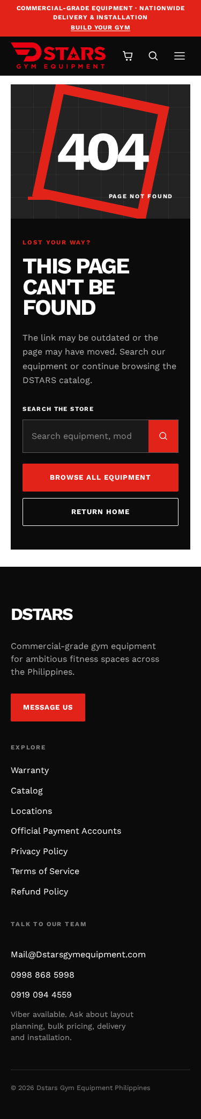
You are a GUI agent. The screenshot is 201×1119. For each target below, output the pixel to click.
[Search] (153, 55)
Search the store (58, 409)
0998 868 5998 (43, 975)
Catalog (27, 790)
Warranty (30, 770)
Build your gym (100, 27)
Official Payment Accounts (66, 831)
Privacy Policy (39, 851)
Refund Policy (39, 891)
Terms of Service (45, 871)
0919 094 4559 (41, 995)
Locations (31, 811)
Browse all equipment (101, 477)
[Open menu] (179, 56)
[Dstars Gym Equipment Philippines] (58, 55)
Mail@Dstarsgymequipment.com (78, 954)
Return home (100, 512)
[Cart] (127, 55)
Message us (48, 707)
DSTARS (41, 614)
